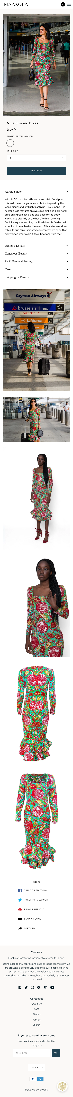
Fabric (10, 136)
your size (12, 151)
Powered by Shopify (36, 1089)
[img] (20, 987)
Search (36, 1024)
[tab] (36, 191)
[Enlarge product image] (36, 65)
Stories (37, 1014)
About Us (36, 1003)
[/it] (19, 4)
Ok (56, 1052)
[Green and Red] (10, 143)
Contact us (36, 998)
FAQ (36, 1009)
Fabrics (36, 1019)
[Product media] (36, 340)
